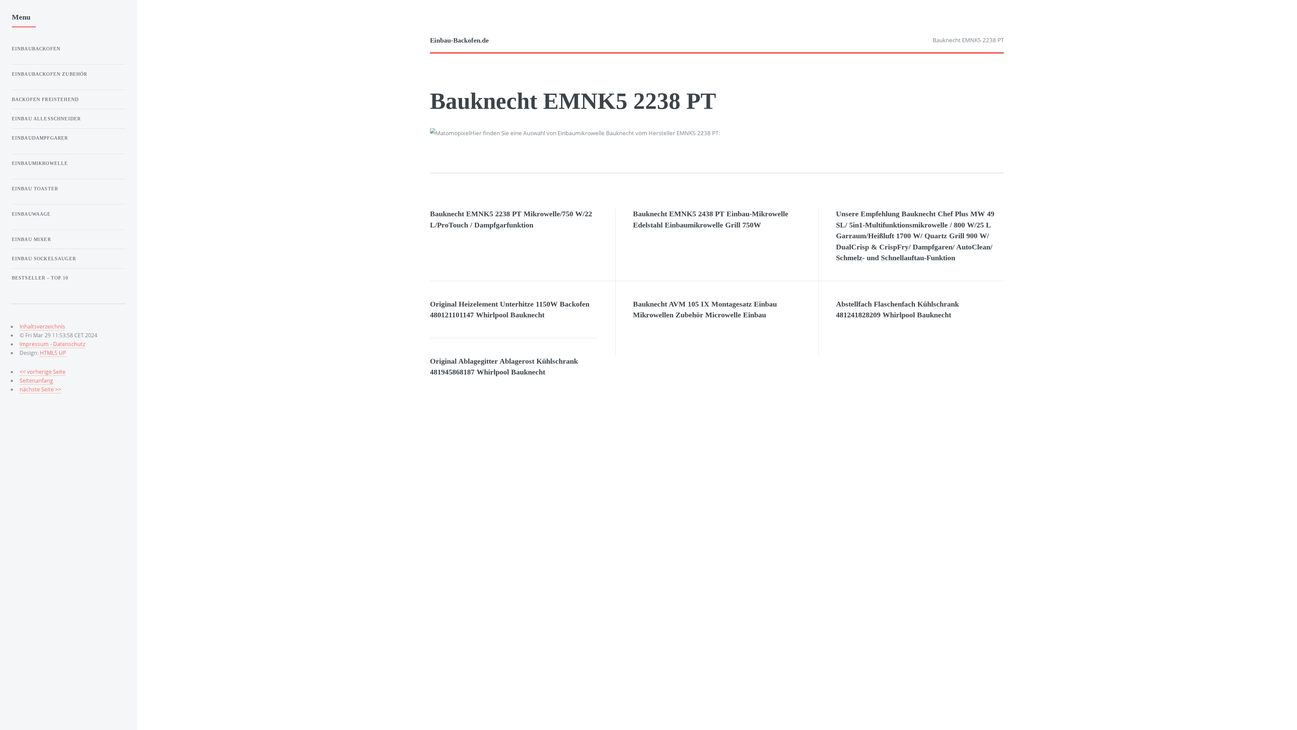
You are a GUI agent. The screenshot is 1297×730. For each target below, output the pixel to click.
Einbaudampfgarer (40, 138)
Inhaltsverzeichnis (42, 326)
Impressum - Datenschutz (52, 344)
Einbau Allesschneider (46, 118)
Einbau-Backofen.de (459, 40)
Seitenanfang (36, 380)
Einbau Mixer (31, 239)
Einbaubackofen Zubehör (49, 74)
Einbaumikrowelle (40, 163)
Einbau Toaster (35, 188)
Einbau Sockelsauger (44, 258)
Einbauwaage (31, 214)
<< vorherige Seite (43, 371)
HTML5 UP (53, 353)
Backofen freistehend (45, 99)
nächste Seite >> (40, 389)
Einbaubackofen (36, 48)
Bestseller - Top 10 (40, 278)
